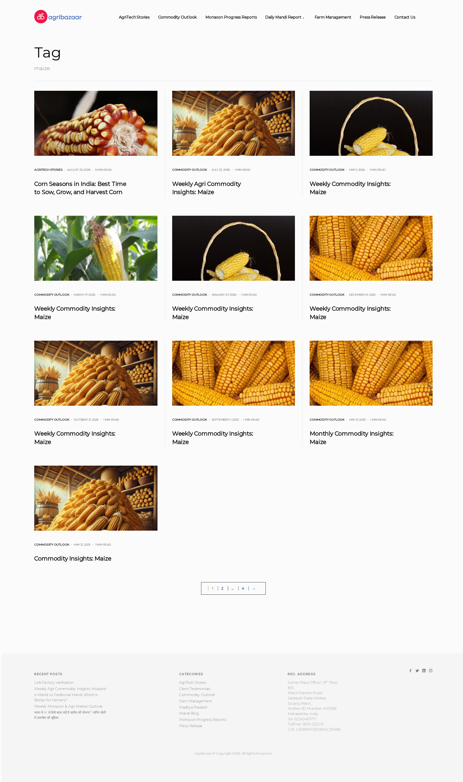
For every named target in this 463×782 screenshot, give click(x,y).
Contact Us (405, 17)
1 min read (240, 169)
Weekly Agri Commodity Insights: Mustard (69, 714)
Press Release (373, 17)
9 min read (101, 169)
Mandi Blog (189, 739)
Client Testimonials (194, 714)
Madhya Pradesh (193, 733)
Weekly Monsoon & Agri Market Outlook (68, 732)
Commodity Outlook (177, 17)
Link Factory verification (54, 708)
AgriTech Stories (134, 17)
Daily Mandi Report (283, 17)
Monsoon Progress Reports (231, 17)
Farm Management (333, 17)
